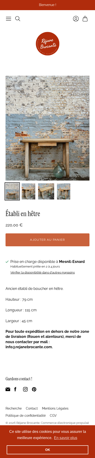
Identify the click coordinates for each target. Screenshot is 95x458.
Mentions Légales (55, 408)
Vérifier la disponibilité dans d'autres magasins (42, 272)
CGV (53, 415)
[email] (8, 390)
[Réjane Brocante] (47, 43)
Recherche (14, 408)
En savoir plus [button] (65, 438)
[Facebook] (15, 390)
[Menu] (8, 19)
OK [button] (47, 450)
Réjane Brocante (28, 423)
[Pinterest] (34, 390)
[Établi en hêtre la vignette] (12, 191)
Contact (32, 408)
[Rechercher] (17, 18)
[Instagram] (25, 390)
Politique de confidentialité (26, 415)
